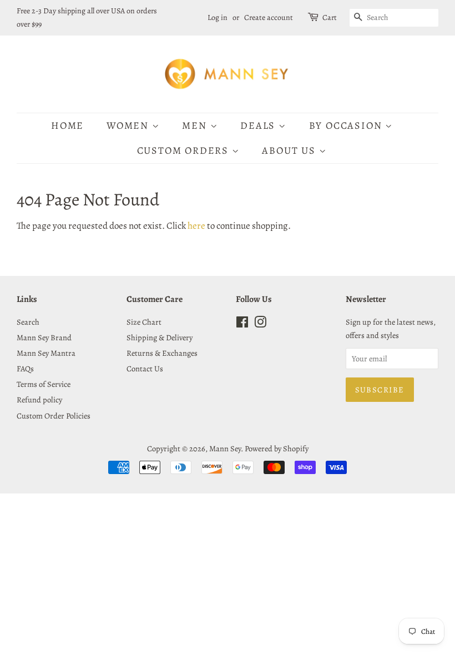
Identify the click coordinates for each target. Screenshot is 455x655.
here (196, 225)
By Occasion (347, 125)
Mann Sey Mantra (46, 353)
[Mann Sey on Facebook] (242, 324)
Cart (329, 17)
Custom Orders (184, 150)
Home (67, 125)
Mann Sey (225, 448)
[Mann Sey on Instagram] (260, 324)
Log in (218, 17)
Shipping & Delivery (160, 337)
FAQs (25, 368)
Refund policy (39, 399)
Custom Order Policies (53, 415)
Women (129, 125)
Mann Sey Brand (44, 337)
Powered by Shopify (277, 448)
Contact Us (145, 368)
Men (196, 125)
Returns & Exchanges (162, 353)
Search (28, 322)
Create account (268, 17)
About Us (290, 150)
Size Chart (144, 322)
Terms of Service (43, 384)
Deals (259, 125)
